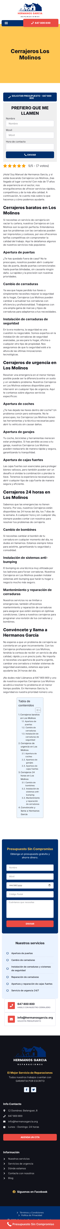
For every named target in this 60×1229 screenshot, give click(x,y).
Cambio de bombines (30, 784)
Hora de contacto (16, 141)
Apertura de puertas (30, 723)
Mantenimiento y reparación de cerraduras (33, 801)
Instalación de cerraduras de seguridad (32, 736)
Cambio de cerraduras (31, 729)
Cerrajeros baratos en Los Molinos (30, 716)
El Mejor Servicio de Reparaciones (30, 1072)
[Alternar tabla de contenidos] (36, 710)
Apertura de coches (31, 755)
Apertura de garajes (31, 761)
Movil (9, 130)
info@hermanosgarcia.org (35, 1017)
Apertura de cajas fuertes (32, 767)
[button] (6, 23)
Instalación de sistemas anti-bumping (32, 791)
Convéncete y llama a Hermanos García (30, 811)
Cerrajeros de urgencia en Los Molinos (29, 746)
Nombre (10, 118)
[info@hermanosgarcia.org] (11, 1019)
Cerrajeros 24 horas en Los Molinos (28, 775)
